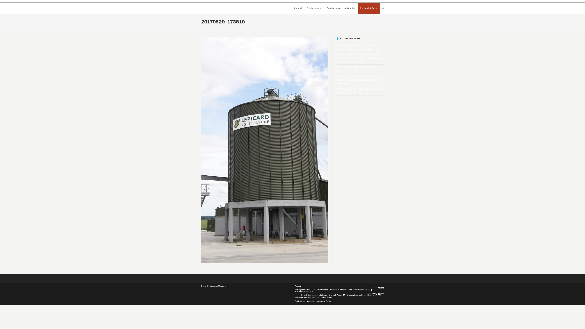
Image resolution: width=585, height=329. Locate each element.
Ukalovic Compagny (218, 8)
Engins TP (341, 295)
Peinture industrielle (320, 290)
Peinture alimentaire (338, 290)
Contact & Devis (324, 301)
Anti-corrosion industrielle (359, 290)
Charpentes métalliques (317, 295)
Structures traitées (376, 293)
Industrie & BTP (374, 295)
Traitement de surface (304, 291)
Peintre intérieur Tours (322, 297)
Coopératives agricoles (356, 295)
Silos (303, 295)
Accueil (298, 286)
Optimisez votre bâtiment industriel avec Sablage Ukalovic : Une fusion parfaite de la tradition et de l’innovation (359, 80)
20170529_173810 (375, 21)
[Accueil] (363, 21)
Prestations (379, 288)
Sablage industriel (302, 290)
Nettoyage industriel (303, 297)
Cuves (332, 295)
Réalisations (300, 301)
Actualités (311, 301)
